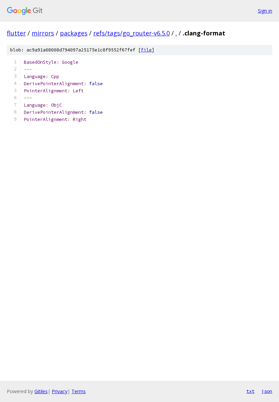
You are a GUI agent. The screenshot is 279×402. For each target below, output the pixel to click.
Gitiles (41, 391)
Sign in (265, 10)
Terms (78, 391)
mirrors (43, 33)
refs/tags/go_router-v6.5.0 (131, 33)
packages (73, 33)
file (146, 50)
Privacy (59, 391)
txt (250, 391)
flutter (16, 33)
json (266, 391)
